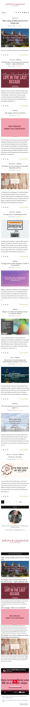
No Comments (19, 25)
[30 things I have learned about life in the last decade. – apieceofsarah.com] (15, 590)
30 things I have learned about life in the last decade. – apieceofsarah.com (15, 63)
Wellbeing (18, 59)
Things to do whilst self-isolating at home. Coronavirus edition (15, 312)
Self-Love (9, 454)
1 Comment (18, 170)
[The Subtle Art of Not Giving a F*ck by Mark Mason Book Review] (15, 646)
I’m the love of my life (15, 457)
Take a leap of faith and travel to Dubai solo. (15, 22)
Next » (20, 502)
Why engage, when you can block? (15, 113)
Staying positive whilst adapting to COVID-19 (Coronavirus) (15, 264)
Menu (4, 12)
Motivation (12, 212)
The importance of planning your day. (15, 214)
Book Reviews (12, 163)
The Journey (15, 18)
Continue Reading (23, 54)
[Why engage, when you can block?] (15, 616)
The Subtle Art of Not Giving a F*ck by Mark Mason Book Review (15, 167)
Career (12, 357)
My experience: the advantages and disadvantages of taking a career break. (15, 361)
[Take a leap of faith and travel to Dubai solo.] (15, 568)
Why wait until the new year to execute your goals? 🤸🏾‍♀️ (15, 407)
